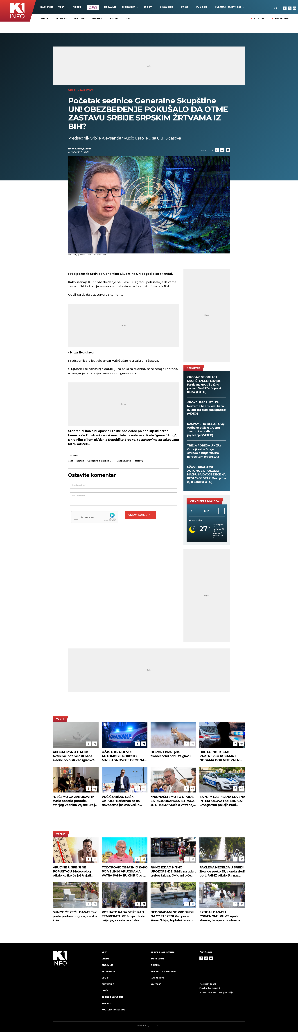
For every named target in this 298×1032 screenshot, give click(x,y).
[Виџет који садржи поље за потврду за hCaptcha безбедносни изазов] (94, 517)
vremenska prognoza (204, 501)
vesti (70, 460)
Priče (184, 7)
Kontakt (156, 984)
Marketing (157, 978)
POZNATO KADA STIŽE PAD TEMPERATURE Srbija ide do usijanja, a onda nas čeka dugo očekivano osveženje (123, 916)
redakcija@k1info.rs (214, 988)
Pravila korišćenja (162, 952)
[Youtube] (294, 8)
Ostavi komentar (140, 515)
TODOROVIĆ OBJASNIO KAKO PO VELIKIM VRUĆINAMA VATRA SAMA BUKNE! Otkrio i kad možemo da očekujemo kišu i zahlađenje (124, 871)
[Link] (222, 150)
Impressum (157, 958)
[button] (192, 511)
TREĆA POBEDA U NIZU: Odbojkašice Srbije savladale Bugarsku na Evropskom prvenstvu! (204, 451)
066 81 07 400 (210, 984)
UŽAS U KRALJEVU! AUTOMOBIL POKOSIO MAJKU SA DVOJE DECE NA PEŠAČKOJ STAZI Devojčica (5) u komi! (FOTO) (206, 474)
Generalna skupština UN (100, 460)
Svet (129, 18)
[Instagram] (289, 8)
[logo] (76, 984)
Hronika (97, 18)
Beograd (61, 18)
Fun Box (201, 7)
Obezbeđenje (124, 460)
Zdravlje (110, 7)
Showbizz (166, 7)
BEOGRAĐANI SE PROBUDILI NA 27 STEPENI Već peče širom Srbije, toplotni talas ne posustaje (173, 916)
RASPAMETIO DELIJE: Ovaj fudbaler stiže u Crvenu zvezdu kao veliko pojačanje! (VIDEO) (206, 429)
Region (114, 18)
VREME (77, 7)
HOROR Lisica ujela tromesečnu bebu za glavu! (171, 754)
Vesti (61, 7)
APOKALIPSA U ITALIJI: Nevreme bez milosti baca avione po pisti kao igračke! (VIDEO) (206, 408)
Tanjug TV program (163, 971)
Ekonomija (128, 7)
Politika (79, 18)
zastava (139, 460)
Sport (148, 7)
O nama (155, 965)
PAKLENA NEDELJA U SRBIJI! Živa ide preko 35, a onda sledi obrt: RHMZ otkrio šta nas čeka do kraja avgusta (222, 871)
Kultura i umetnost (228, 7)
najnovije (46, 7)
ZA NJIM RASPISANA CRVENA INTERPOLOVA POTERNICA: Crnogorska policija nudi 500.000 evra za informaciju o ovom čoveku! (222, 801)
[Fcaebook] (217, 150)
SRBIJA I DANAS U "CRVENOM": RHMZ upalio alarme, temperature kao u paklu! (219, 916)
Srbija (44, 18)
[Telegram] (228, 150)
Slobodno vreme (112, 997)
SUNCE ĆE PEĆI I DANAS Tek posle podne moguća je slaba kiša (75, 916)
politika (80, 460)
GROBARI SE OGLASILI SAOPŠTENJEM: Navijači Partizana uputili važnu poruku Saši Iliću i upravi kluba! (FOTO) (204, 384)
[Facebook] (285, 8)
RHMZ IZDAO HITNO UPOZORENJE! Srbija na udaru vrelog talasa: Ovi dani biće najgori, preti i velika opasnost (173, 871)
